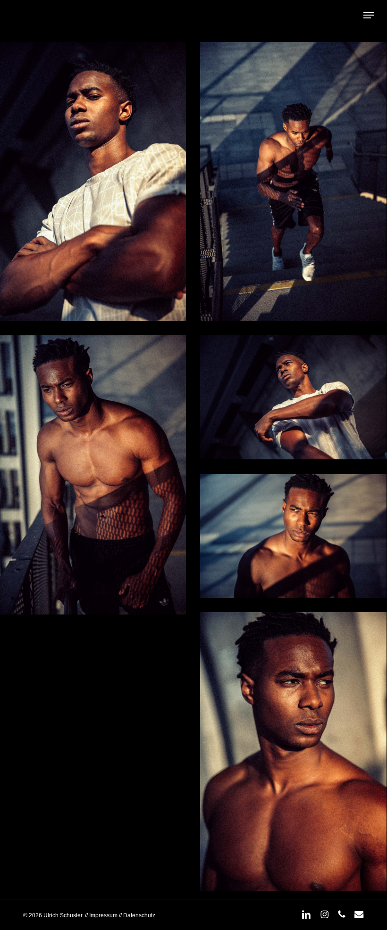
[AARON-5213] (293, 536)
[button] (368, 15)
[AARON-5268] (293, 182)
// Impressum (101, 915)
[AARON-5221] (293, 397)
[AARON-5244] (293, 752)
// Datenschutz (136, 915)
